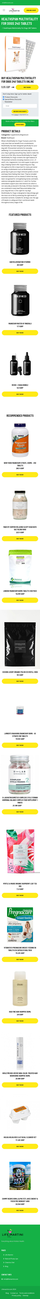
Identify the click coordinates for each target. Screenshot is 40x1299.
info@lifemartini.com (7, 3)
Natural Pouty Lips (11, 1259)
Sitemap (25, 1295)
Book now (20, 124)
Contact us (14, 1293)
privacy (16, 114)
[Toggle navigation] (3, 10)
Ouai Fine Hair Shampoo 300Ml (20, 1012)
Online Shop (31, 10)
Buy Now (27, 87)
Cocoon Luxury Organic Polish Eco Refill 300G (20, 672)
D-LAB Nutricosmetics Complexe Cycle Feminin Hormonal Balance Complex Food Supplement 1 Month (20, 800)
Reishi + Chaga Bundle (20, 385)
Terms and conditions (26, 1293)
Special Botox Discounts (13, 99)
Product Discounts (11, 97)
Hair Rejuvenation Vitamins (20, 262)
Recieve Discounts (20, 111)
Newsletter (8, 102)
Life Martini (9, 1255)
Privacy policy (16, 1295)
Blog (6, 1266)
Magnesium (24, 135)
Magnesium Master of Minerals (20, 323)
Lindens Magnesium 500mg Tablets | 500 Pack (20, 591)
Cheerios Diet (9, 1262)
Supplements (15, 135)
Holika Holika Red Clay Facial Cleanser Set (20, 1137)
